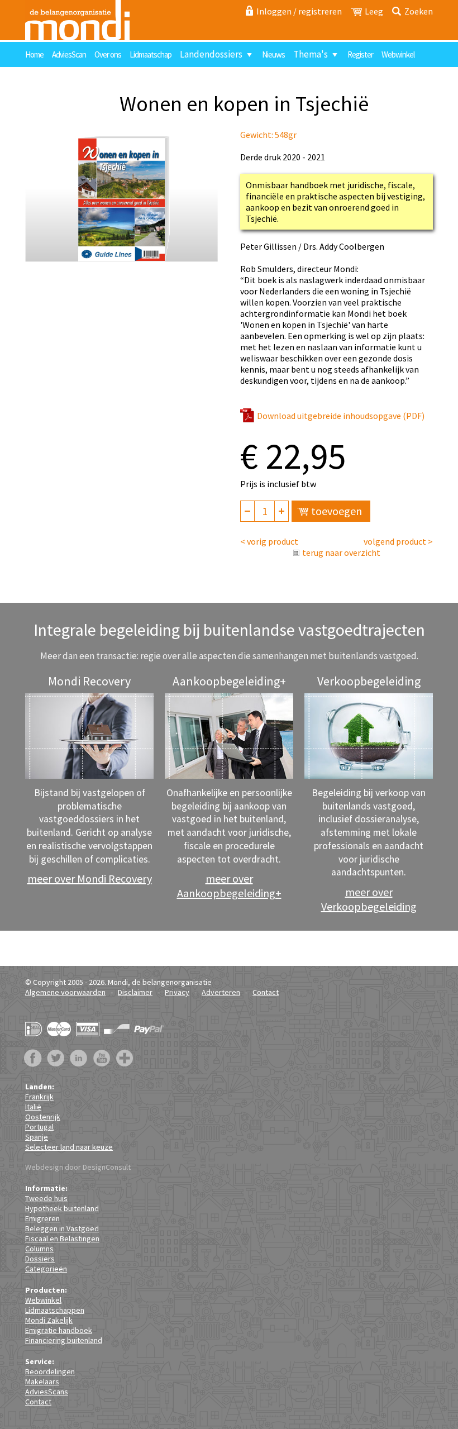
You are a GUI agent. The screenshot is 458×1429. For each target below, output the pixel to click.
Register (360, 54)
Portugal (39, 1127)
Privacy (177, 992)
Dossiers (40, 1259)
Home (34, 54)
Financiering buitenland (63, 1340)
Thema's (310, 54)
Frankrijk (39, 1097)
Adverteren (221, 992)
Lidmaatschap (150, 54)
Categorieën (46, 1269)
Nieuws (273, 54)
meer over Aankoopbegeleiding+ (229, 885)
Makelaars (42, 1381)
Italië (33, 1107)
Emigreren (42, 1218)
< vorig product (269, 541)
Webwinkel (397, 54)
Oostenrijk (42, 1117)
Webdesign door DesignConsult (78, 1167)
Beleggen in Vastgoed (62, 1228)
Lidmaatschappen (54, 1310)
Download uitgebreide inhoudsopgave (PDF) (340, 415)
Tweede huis (46, 1198)
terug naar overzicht (341, 552)
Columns (39, 1249)
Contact (43, 79)
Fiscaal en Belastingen (62, 1238)
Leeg (374, 11)
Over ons (107, 54)
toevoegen (336, 511)
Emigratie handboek (58, 1330)
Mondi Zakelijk (49, 1320)
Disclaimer (135, 992)
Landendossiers (211, 54)
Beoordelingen (50, 1371)
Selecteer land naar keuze (69, 1147)
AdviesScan (69, 54)
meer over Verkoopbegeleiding (369, 899)
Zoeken (418, 11)
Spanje (36, 1137)
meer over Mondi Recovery (89, 878)
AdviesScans (46, 1392)
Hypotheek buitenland (62, 1208)
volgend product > (398, 541)
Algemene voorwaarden (65, 992)
